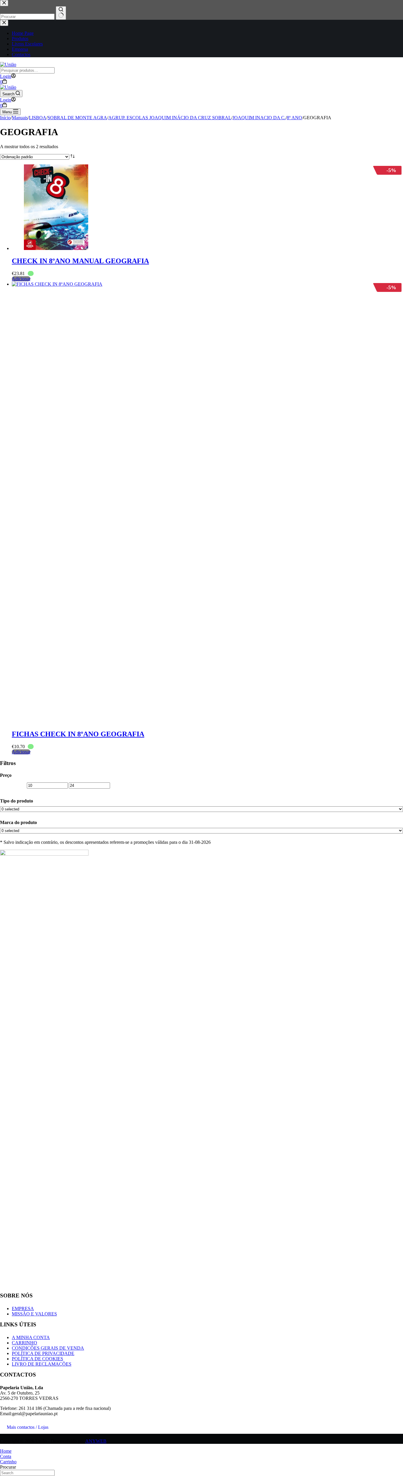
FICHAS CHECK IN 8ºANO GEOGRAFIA (78, 734)
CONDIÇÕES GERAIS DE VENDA (48, 1348)
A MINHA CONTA (31, 1337)
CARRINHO (24, 1342)
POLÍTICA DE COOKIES (37, 1358)
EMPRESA (23, 1308)
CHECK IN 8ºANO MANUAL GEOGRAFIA (80, 261)
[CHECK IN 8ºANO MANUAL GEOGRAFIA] (56, 248)
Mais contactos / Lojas (27, 1427)
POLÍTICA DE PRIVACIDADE (43, 1353)
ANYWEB (96, 1441)
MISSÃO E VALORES (34, 1313)
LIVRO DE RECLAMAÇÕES (41, 1364)
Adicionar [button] (21, 278)
